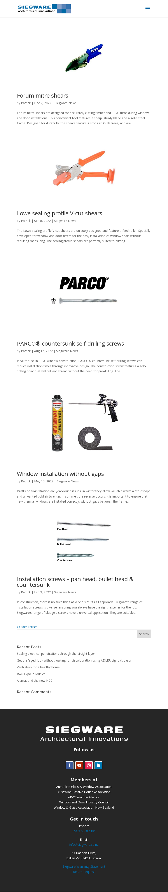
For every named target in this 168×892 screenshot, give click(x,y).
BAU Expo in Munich (31, 674)
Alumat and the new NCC (34, 680)
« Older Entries (27, 627)
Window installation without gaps (60, 474)
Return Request (84, 872)
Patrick (26, 103)
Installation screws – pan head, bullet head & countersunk (75, 582)
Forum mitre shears (42, 95)
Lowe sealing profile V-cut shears (59, 213)
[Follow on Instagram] (89, 765)
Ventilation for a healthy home (38, 667)
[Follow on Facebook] (70, 765)
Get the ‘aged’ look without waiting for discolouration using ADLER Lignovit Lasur (74, 660)
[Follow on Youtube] (79, 765)
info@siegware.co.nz (83, 844)
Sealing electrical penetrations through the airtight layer (56, 653)
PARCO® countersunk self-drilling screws (70, 343)
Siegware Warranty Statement (84, 866)
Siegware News (66, 103)
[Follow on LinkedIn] (98, 765)
